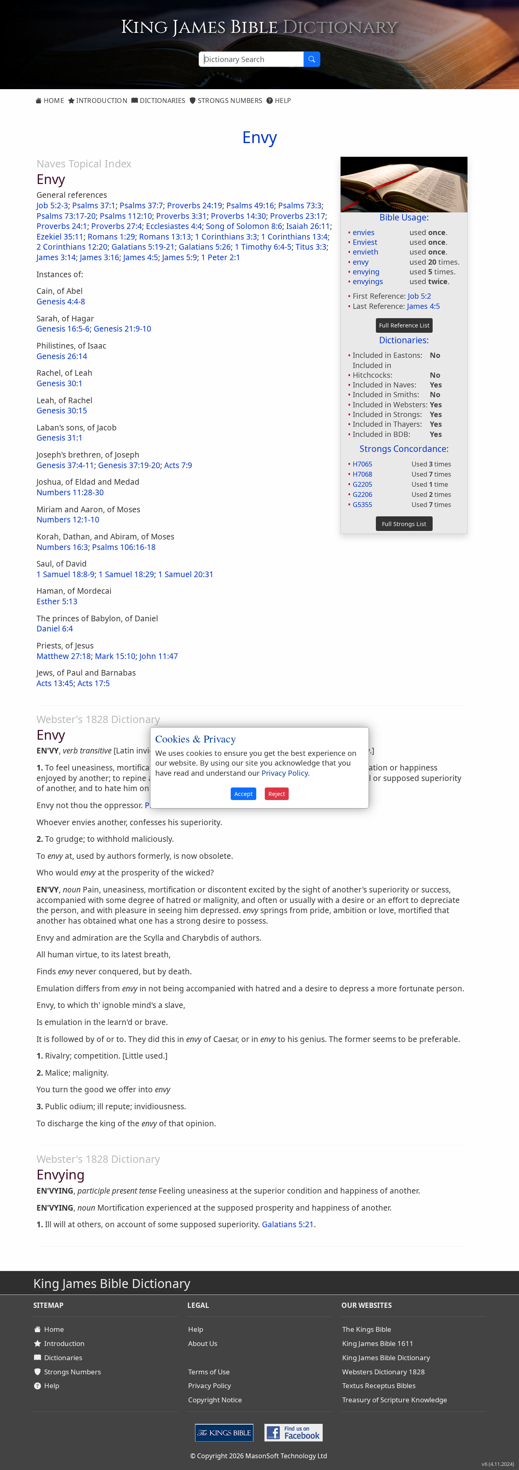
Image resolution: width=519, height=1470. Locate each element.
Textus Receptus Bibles (379, 1385)
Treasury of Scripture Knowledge (394, 1399)
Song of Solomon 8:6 (244, 226)
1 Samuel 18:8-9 (65, 574)
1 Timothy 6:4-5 (263, 247)
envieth (365, 252)
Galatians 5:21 (288, 1224)
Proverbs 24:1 (61, 226)
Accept (243, 794)
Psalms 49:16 (250, 205)
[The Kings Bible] (226, 1432)
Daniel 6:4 (54, 628)
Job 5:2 (419, 296)
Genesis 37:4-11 (65, 465)
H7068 (362, 474)
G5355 (362, 504)
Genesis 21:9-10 (122, 328)
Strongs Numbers (229, 100)
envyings (368, 281)
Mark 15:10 (115, 656)
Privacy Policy (209, 1385)
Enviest (365, 242)
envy (361, 262)
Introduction (101, 100)
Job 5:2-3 (52, 205)
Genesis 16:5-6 (63, 328)
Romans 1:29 (111, 236)
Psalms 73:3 (300, 205)
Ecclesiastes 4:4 (174, 226)
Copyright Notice (215, 1399)
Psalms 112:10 (126, 216)
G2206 (362, 494)
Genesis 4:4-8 (60, 301)
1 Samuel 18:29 (126, 574)
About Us (202, 1343)
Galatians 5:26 (205, 247)
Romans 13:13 (165, 236)
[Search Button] (311, 59)
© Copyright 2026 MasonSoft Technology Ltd (258, 1455)
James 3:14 (56, 257)
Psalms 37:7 (141, 205)
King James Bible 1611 (378, 1343)
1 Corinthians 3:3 (226, 236)
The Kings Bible (366, 1329)
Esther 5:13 (56, 601)
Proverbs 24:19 (194, 205)
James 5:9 (179, 257)
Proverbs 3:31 (181, 216)
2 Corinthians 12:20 (71, 247)
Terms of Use (209, 1371)
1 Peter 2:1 (220, 257)
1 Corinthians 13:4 (294, 236)
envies (364, 232)
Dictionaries (161, 100)
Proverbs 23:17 (297, 216)
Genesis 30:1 (59, 383)
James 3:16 (99, 257)
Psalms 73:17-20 (66, 216)
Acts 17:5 (93, 683)
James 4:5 (423, 306)
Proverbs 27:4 (116, 226)
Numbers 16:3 (62, 547)
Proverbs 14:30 (238, 216)
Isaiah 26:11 (308, 226)
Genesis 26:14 (61, 356)
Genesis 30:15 (61, 410)
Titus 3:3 (311, 247)
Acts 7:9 (178, 465)
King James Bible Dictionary (386, 1357)
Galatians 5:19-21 (143, 247)
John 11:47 (158, 656)
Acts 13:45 (54, 683)
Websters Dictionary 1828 (383, 1371)
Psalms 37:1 (94, 205)
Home (53, 100)
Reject (276, 794)
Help (282, 100)
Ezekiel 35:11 (60, 236)
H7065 (362, 464)
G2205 (362, 484)
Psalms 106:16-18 (124, 547)
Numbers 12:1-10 (67, 519)
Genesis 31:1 (59, 437)
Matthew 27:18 (63, 656)
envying (366, 271)
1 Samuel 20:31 (186, 574)
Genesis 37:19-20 (129, 465)
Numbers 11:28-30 (70, 492)
